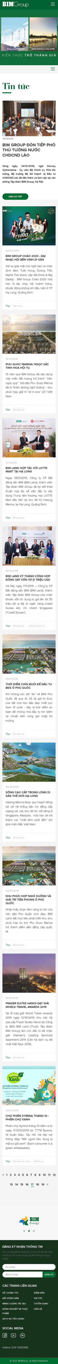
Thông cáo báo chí (37, 626)
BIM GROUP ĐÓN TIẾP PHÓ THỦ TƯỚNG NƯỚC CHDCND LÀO (28, 149)
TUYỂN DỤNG (41, 1303)
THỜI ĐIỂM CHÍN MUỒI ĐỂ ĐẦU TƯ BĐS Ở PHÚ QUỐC (29, 685)
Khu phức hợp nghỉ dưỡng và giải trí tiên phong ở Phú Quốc (28, 899)
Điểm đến (39, 1292)
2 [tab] (29, 1231)
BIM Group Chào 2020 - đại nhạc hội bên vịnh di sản (26, 257)
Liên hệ (38, 1309)
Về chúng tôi (10, 1292)
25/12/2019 (7, 138)
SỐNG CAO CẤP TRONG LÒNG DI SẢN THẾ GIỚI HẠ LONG (28, 794)
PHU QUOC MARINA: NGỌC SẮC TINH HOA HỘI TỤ (27, 365)
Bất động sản (18, 409)
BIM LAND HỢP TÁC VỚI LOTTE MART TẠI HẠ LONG (26, 469)
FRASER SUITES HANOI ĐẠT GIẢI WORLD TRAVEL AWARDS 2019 (27, 1005)
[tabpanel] (29, 32)
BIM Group (17, 306)
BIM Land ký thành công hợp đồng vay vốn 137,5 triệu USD (28, 577)
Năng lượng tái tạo (14, 1303)
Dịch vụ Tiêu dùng (13, 1318)
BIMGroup (23, 1360)
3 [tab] (33, 1231)
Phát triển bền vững (21, 1161)
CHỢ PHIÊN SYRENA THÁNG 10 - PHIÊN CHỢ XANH (27, 1117)
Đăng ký (49, 1274)
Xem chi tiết (15, 196)
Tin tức (38, 1298)
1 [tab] (29, 58)
